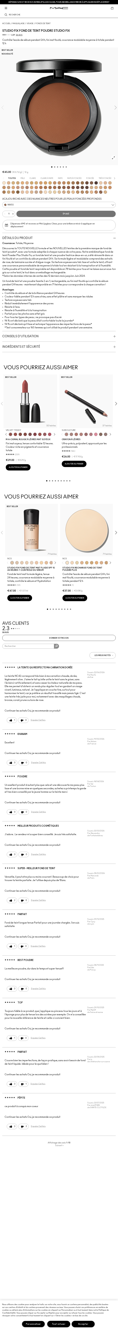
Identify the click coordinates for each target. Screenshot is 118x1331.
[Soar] (30, 434)
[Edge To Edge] (96, 434)
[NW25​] (18, 187)
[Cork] (101, 434)
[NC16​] (82, 563)
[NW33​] (27, 187)
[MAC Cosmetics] (59, 8)
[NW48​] (59, 187)
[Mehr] (45, 434)
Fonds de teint (43, 23)
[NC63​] (91, 183)
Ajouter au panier (18, 467)
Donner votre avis (59, 638)
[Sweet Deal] (40, 434)
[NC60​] (87, 183)
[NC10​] (72, 563)
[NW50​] (64, 187)
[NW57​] (73, 187)
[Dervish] (91, 434)
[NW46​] (50, 187)
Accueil (6, 23)
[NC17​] (87, 563)
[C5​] (105, 187)
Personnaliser (33, 1324)
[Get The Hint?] (50, 434)
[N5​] (31, 192)
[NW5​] (100, 183)
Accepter (83, 1324)
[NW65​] (87, 187)
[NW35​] (31, 187)
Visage (30, 23)
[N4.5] (51, 563)
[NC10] (45, 192)
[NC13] (54, 192)
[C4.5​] (100, 187)
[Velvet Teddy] (10, 434)
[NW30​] (22, 187)
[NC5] (4, 183)
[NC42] (50, 183)
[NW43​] (41, 187)
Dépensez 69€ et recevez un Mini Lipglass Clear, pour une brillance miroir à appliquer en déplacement (59, 2)
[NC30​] (68, 192)
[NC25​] (22, 183)
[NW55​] (100, 192)
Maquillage (18, 23)
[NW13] (46, 563)
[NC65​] (96, 183)
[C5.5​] (110, 187)
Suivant (59, 1146)
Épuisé (66, 214)
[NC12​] (77, 563)
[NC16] (8, 183)
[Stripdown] (71, 434)
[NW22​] (13, 187)
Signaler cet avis (38, 720)
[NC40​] (41, 183)
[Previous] (6, 434)
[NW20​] (91, 192)
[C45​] (13, 192)
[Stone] (105, 434)
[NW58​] (77, 187)
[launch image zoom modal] (113, 157)
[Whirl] (25, 434)
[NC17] (13, 183)
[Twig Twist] (35, 434)
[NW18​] (8, 187)
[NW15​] (4, 187)
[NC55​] (77, 183)
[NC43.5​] (54, 183)
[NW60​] (82, 187)
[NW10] (27, 563)
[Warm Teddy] (20, 434)
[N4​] (22, 192)
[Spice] (81, 434)
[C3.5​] (91, 187)
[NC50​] (73, 183)
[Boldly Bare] (76, 434)
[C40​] (8, 192)
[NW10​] (105, 183)
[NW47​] (54, 187)
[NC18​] (64, 192)
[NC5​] (67, 563)
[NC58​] (82, 183)
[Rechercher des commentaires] (56, 646)
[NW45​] (96, 192)
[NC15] (59, 192)
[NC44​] (59, 183)
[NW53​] (68, 187)
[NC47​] (87, 192)
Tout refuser (58, 1324)
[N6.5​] (41, 192)
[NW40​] (36, 187)
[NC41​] (45, 183)
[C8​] (4, 192)
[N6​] (36, 192)
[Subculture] (66, 434)
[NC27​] (27, 183)
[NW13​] (110, 183)
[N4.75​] (105, 192)
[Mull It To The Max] (15, 434)
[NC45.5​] (82, 192)
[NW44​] (45, 187)
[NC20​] (18, 183)
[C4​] (96, 187)
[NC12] (50, 192)
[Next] (54, 434)
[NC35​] (73, 192)
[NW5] (22, 563)
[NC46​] (68, 183)
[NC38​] (36, 183)
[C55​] (18, 192)
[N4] (36, 563)
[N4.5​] (27, 192)
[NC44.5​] (77, 192)
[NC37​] (31, 183)
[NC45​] (64, 183)
